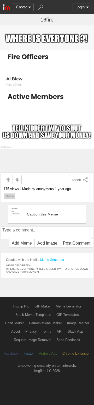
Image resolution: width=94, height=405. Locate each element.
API (59, 331)
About (15, 331)
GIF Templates (67, 315)
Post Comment (76, 243)
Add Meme (22, 243)
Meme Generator (52, 260)
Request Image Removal (32, 340)
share (76, 179)
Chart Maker (14, 323)
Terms (46, 331)
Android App (48, 353)
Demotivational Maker (45, 323)
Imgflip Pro (21, 306)
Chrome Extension (76, 353)
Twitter (29, 353)
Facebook (11, 353)
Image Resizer (78, 323)
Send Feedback (68, 340)
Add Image (47, 243)
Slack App (75, 331)
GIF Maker (42, 306)
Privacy (31, 331)
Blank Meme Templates (33, 315)
